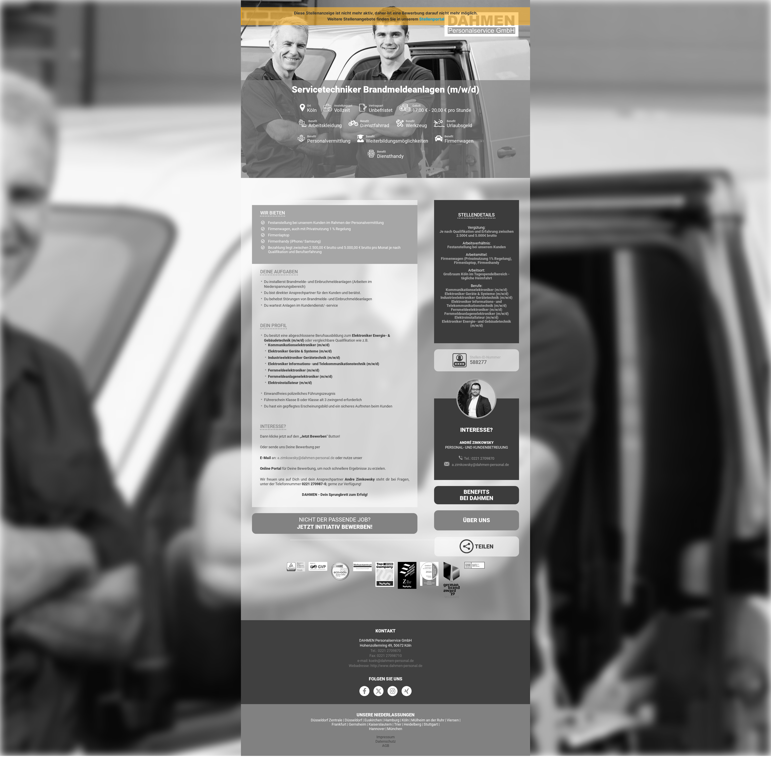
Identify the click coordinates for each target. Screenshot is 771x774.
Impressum (385, 737)
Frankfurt (339, 724)
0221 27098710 (389, 656)
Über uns (476, 520)
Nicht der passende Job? (334, 523)
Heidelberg (412, 724)
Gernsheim (357, 724)
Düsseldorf (353, 720)
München (394, 729)
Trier (397, 724)
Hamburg (391, 720)
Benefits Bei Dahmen (476, 495)
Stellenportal (431, 19)
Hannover (377, 729)
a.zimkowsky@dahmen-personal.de (306, 458)
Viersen (453, 720)
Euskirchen (373, 720)
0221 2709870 (482, 458)
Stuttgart (431, 724)
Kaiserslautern (380, 724)
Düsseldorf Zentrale (326, 720)
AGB (385, 745)
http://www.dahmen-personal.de (396, 666)
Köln (405, 720)
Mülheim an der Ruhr (427, 720)
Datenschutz (385, 741)
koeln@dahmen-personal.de (391, 661)
